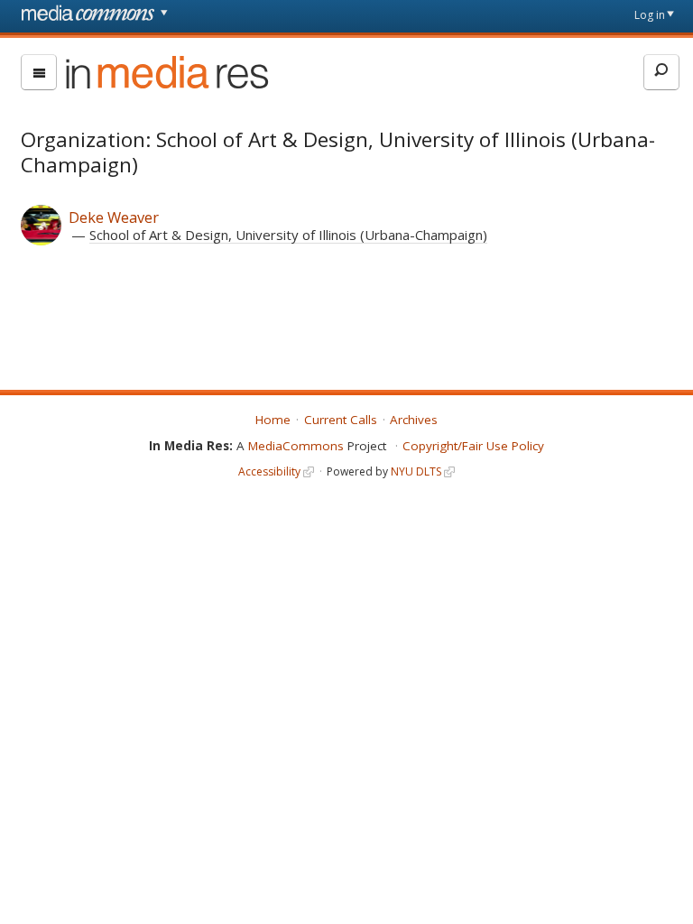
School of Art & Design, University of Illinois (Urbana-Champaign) (288, 235)
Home (273, 419)
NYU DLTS (416, 471)
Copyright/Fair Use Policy (473, 446)
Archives (414, 419)
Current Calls (340, 419)
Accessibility (269, 471)
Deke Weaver (114, 217)
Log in (649, 15)
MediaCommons (296, 446)
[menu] (39, 72)
